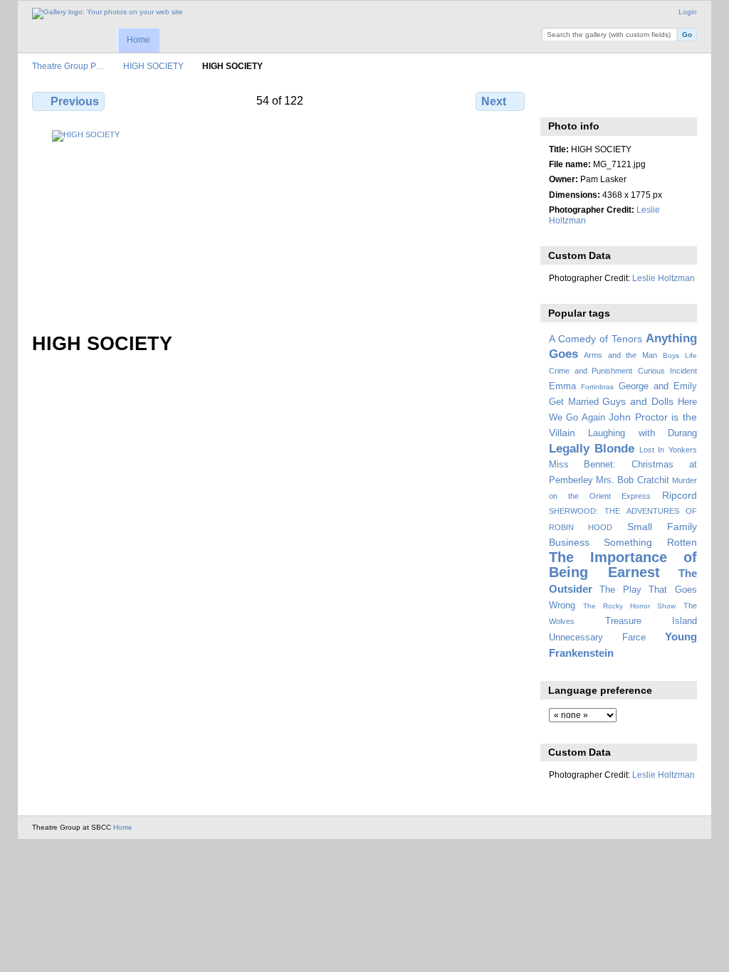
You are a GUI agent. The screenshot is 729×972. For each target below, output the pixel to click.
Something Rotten (650, 542)
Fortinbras (597, 387)
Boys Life (680, 355)
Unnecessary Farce (597, 638)
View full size (556, 100)
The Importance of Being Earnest (623, 564)
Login (687, 12)
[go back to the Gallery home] (107, 13)
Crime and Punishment (591, 370)
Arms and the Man (620, 355)
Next (493, 101)
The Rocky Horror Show (629, 606)
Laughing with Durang (642, 433)
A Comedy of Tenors (595, 338)
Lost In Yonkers (668, 449)
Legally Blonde (592, 448)
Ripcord (679, 495)
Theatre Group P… (68, 65)
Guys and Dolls (637, 401)
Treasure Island (651, 621)
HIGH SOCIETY (153, 65)
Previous (75, 101)
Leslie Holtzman (663, 277)
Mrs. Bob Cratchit (632, 480)
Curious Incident (667, 370)
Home (138, 40)
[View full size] (280, 222)
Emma (562, 386)
